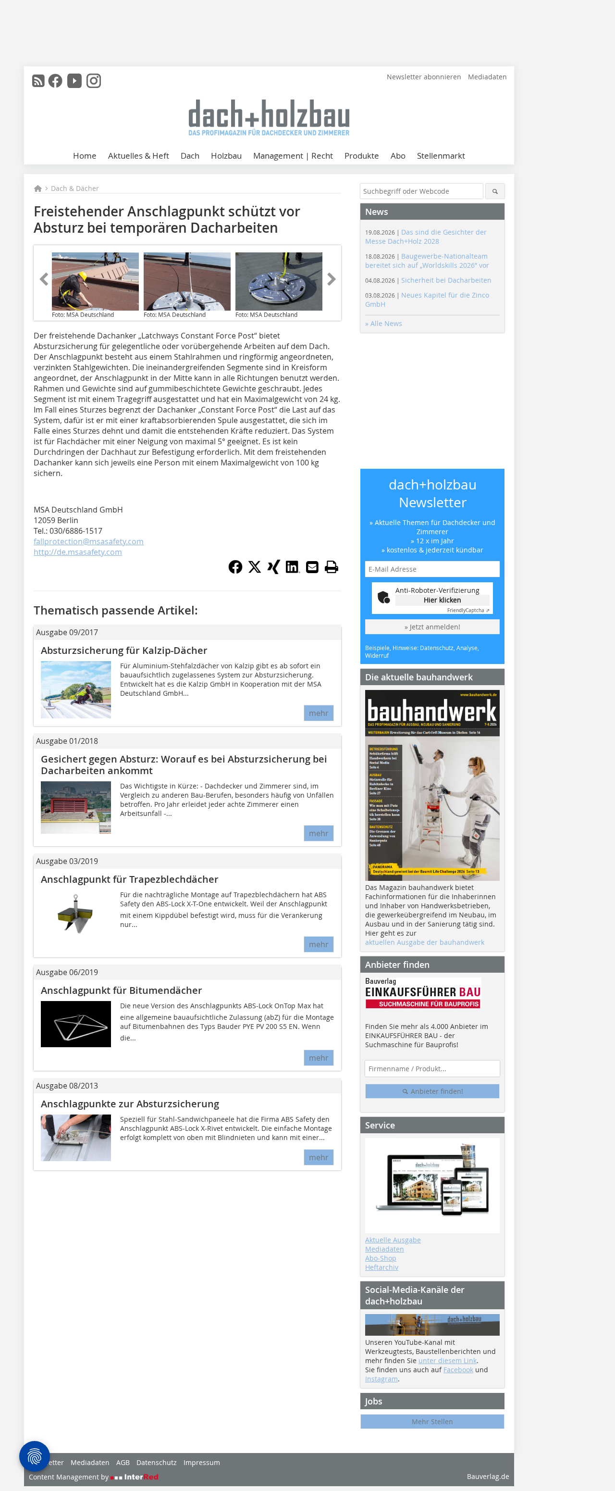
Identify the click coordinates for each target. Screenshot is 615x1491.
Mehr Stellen (432, 1421)
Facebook (458, 1369)
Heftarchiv (381, 1267)
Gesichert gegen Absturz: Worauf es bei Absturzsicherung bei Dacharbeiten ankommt (184, 764)
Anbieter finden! (436, 1091)
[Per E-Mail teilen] (312, 567)
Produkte (361, 155)
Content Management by (70, 1476)
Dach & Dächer (75, 188)
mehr (319, 713)
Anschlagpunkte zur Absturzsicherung (130, 1103)
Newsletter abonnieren (424, 76)
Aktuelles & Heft (138, 155)
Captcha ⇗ (468, 610)
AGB (123, 1462)
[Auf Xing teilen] (273, 571)
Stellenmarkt (441, 155)
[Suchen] (495, 191)
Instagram (381, 1378)
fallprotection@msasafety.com (89, 541)
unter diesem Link (447, 1360)
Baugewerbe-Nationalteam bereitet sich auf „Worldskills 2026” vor (427, 260)
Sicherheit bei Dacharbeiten (428, 280)
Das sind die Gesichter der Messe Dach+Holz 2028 (426, 236)
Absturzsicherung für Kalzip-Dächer (124, 650)
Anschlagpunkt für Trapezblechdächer (130, 879)
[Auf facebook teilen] (235, 571)
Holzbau (226, 155)
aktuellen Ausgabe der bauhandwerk (424, 942)
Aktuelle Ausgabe (393, 1239)
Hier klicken (442, 599)
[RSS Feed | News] (38, 80)
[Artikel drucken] (331, 567)
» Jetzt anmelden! (432, 626)
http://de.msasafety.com (78, 552)
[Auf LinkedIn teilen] (293, 571)
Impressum (202, 1462)
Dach (190, 155)
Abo (398, 155)
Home (85, 155)
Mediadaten (487, 76)
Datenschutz (156, 1462)
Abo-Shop (380, 1258)
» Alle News (383, 323)
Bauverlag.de (488, 1476)
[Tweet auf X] (254, 571)
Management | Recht (293, 155)
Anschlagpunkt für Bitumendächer (121, 990)
